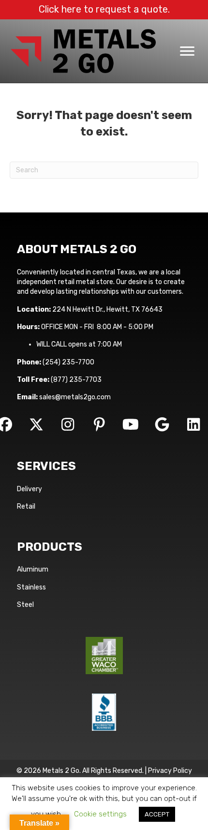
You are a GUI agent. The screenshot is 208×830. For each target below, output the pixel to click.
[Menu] (187, 51)
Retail (26, 506)
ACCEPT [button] (157, 814)
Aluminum (32, 569)
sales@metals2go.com (75, 397)
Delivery (29, 489)
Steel (25, 605)
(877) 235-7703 (76, 380)
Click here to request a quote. (104, 9)
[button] (36, 424)
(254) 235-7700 (68, 362)
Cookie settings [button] (100, 814)
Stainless (31, 587)
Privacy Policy (170, 771)
